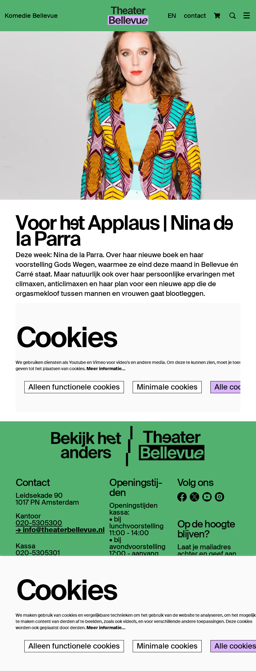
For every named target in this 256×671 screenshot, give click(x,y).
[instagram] (219, 497)
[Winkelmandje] (217, 15)
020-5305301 (38, 552)
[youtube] (207, 497)
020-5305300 (39, 522)
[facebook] (182, 497)
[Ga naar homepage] (128, 15)
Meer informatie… (106, 368)
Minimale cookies (167, 387)
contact (195, 16)
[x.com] (194, 497)
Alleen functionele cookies (74, 387)
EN (172, 16)
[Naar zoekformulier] (232, 15)
